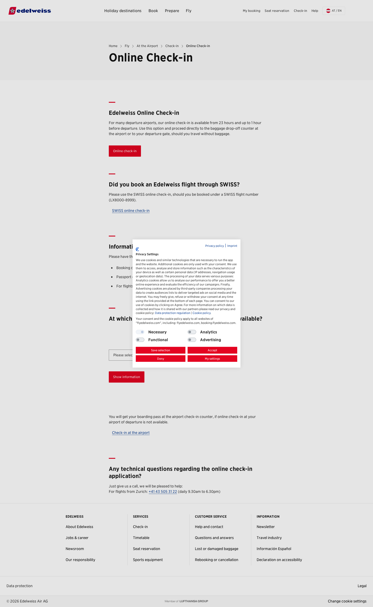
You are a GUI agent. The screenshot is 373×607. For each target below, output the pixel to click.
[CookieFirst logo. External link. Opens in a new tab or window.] (137, 249)
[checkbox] (192, 332)
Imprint (232, 245)
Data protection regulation (172, 313)
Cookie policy (201, 313)
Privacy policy (214, 245)
